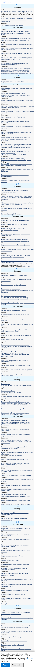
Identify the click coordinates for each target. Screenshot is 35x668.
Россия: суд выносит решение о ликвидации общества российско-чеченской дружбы (17, 106)
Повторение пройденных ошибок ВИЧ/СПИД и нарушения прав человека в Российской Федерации (17, 290)
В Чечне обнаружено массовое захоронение (14, 641)
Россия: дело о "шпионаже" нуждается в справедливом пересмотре (13, 340)
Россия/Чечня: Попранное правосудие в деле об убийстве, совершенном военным (15, 529)
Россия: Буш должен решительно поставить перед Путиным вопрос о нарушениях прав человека (16, 39)
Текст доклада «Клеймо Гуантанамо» (12, 25)
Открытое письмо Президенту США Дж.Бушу (14, 590)
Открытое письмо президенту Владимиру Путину (15, 500)
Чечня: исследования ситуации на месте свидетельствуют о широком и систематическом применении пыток (15, 95)
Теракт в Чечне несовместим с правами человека (16, 475)
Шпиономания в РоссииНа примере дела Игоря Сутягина (11, 391)
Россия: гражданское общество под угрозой (14, 224)
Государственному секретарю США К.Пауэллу (15, 564)
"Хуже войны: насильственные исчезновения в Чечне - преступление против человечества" (17, 203)
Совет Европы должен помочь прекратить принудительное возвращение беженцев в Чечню (15, 495)
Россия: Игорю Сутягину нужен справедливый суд (16, 335)
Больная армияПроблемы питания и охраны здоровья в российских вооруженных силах (16, 385)
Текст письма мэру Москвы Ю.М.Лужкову (13, 154)
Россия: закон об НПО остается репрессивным (15, 220)
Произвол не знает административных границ (14, 396)
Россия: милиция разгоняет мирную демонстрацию (16, 53)
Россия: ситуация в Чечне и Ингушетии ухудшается (16, 369)
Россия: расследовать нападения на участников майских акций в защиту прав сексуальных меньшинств (15, 139)
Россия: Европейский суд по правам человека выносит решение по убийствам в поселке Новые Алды (15, 33)
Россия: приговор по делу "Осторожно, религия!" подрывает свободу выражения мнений (15, 256)
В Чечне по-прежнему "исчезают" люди (13, 594)
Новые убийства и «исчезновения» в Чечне (14, 604)
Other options (17, 665)
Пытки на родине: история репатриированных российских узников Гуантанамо (14, 64)
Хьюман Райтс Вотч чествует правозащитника (15, 314)
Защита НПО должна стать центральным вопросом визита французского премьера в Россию (16, 164)
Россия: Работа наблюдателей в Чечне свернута (15, 504)
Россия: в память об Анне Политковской (13, 117)
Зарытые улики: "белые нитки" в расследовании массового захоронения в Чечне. (15, 613)
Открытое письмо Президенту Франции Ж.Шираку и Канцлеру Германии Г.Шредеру (16, 330)
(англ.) (25, 266)
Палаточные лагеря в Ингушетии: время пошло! (15, 539)
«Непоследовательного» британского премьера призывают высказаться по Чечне (15, 464)
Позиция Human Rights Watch (9, 560)
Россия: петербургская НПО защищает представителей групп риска (12, 229)
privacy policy (29, 658)
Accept (5, 665)
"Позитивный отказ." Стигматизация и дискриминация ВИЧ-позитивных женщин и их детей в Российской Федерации (17, 197)
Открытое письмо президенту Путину (12, 556)
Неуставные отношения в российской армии (14, 275)
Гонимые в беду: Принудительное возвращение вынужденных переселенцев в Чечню (15, 413)
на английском (18, 455)
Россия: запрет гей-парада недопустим (12, 158)
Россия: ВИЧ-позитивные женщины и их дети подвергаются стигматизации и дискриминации (15, 240)
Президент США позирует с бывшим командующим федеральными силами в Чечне (16, 58)
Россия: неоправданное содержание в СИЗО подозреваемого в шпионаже (14, 447)
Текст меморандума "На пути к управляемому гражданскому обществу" (14, 191)
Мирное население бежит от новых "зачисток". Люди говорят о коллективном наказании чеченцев (16, 626)
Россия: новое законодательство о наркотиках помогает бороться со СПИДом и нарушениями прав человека (16, 346)
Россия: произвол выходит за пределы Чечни (14, 459)
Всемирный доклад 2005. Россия (11, 214)
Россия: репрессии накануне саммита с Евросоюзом (16, 44)
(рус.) (29, 266)
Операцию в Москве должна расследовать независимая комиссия (14, 568)
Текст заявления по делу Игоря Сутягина (13, 285)
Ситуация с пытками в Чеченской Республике (14, 81)
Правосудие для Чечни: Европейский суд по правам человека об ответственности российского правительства (16, 20)
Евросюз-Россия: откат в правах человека (13, 310)
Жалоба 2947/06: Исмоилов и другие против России (16, 11)
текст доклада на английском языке (16, 397)
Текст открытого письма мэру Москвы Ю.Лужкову (16, 160)
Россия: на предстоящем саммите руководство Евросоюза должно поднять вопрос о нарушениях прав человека (16, 441)
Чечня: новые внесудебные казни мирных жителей (16, 365)
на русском (11, 455)
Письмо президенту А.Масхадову (11, 637)
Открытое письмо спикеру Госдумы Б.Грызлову (15, 245)
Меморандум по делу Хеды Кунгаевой (12, 645)
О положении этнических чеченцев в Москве (14, 409)
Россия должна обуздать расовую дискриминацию (16, 485)
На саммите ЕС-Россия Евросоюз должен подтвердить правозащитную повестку (13, 352)
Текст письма (4, 466)
